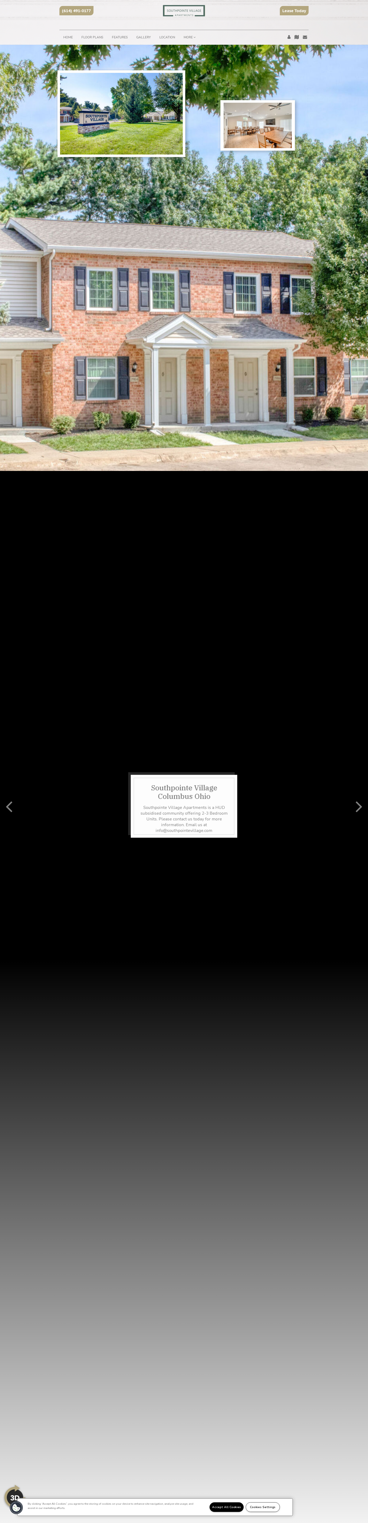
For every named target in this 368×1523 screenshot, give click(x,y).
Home (68, 37)
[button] (76, 10)
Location (167, 37)
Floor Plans (92, 37)
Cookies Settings (263, 1507)
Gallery (143, 37)
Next (359, 806)
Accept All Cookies (226, 1507)
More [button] (189, 37)
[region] (155, 1507)
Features (120, 37)
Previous (9, 806)
